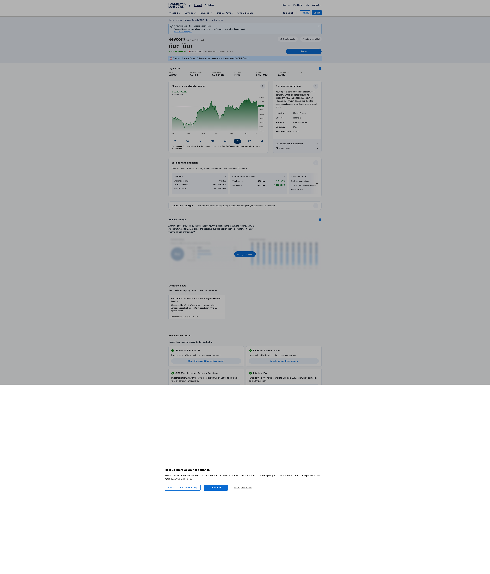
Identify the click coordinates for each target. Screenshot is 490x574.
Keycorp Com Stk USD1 (194, 20)
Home (171, 20)
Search (289, 13)
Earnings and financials (185, 162)
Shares (179, 20)
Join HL (305, 12)
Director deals (283, 148)
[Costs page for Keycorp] (245, 206)
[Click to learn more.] (320, 68)
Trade (304, 51)
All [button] (262, 141)
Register (286, 5)
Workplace (209, 5)
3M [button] (212, 141)
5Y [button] (249, 141)
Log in (317, 12)
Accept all (216, 487)
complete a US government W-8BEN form (229, 58)
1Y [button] (237, 141)
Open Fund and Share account (284, 361)
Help (307, 5)
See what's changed (183, 32)
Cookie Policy (184, 479)
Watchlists (297, 5)
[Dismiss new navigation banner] (318, 26)
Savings (189, 13)
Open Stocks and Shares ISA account (206, 361)
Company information (288, 86)
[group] (218, 141)
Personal (198, 5)
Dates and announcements (289, 143)
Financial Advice (224, 13)
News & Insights (245, 13)
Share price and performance (188, 86)
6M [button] (225, 141)
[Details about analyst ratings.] (320, 219)
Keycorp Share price (214, 20)
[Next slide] (314, 183)
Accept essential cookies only (183, 487)
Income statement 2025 (243, 176)
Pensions (204, 13)
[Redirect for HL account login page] (245, 254)
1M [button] (200, 141)
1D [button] (175, 141)
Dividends (178, 176)
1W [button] (187, 141)
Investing (173, 13)
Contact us (317, 5)
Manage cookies (243, 487)
